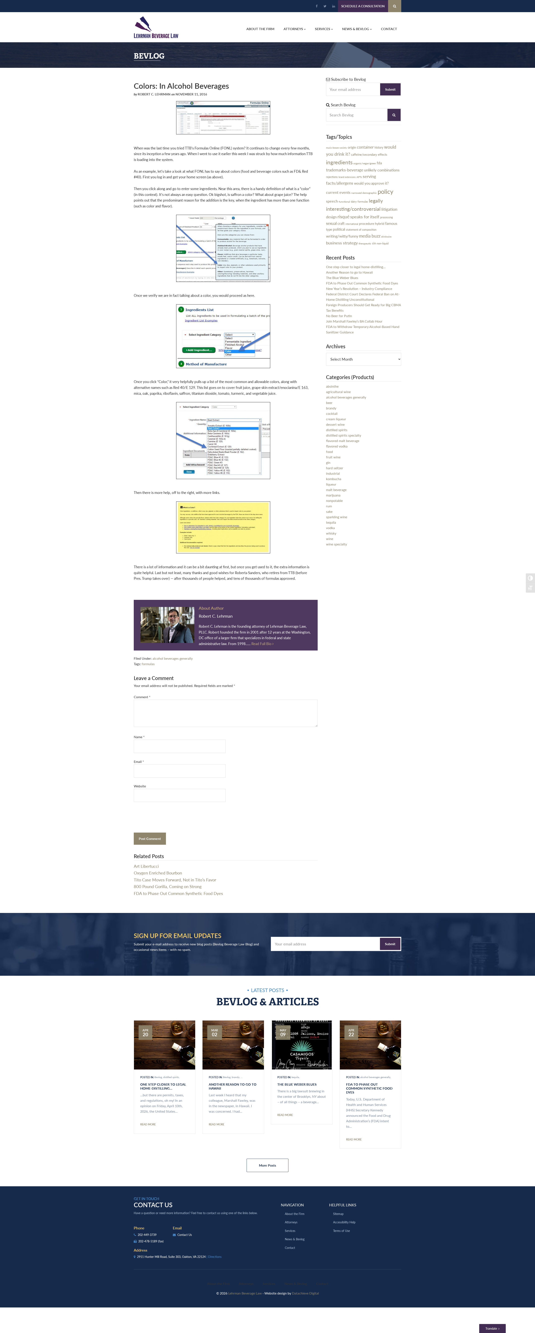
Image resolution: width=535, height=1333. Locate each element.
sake (329, 511)
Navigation (292, 1204)
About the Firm (294, 1214)
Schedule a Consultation (363, 6)
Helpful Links (342, 1204)
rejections (332, 177)
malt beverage (336, 489)
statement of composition (361, 229)
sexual (331, 223)
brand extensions (347, 177)
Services (290, 1231)
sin (374, 243)
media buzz (369, 236)
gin (328, 462)
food (329, 451)
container (365, 147)
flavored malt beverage (342, 440)
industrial (333, 473)
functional (344, 201)
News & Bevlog (294, 1239)
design (331, 217)
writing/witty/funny (342, 236)
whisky (331, 533)
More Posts (267, 1165)
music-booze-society (336, 147)
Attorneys (291, 1222)
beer (329, 402)
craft (341, 223)
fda (379, 163)
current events (338, 192)
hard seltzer (334, 467)
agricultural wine (338, 391)
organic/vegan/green (364, 163)
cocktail (332, 413)
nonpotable (334, 500)
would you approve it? (371, 183)
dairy (354, 201)
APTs (359, 177)
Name (139, 736)
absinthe (332, 386)
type (329, 229)
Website (140, 786)
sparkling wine (336, 516)
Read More (148, 1124)
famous (391, 223)
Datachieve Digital (305, 1293)
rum (329, 506)
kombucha (333, 478)
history (378, 147)
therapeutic (365, 243)
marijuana (333, 495)
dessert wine (335, 424)
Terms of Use (341, 1231)
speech (332, 201)
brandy (331, 408)
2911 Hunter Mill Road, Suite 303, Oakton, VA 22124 (179, 1257)
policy (385, 191)
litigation (389, 209)
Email (139, 761)
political (339, 229)
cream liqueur (336, 418)
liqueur (331, 484)
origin (352, 147)
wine (329, 538)
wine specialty (336, 544)
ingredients (339, 162)
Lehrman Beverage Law (156, 27)
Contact (290, 1248)
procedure (366, 223)
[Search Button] (394, 6)
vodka (330, 527)
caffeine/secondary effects (369, 154)
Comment (142, 696)
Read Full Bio (261, 643)
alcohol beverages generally (173, 658)
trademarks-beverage (344, 170)
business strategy (342, 243)
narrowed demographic (364, 193)
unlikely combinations (382, 169)
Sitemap (338, 1214)
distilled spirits (336, 429)
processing (386, 217)
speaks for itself (364, 217)
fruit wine (333, 457)
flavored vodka (337, 446)
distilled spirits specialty (343, 435)
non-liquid (383, 243)
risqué (343, 216)
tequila (331, 522)
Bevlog (158, 1077)
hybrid (379, 223)
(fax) (161, 1241)
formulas (148, 663)
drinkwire (386, 236)
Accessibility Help (344, 1222)
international (351, 223)
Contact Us (184, 1235)
